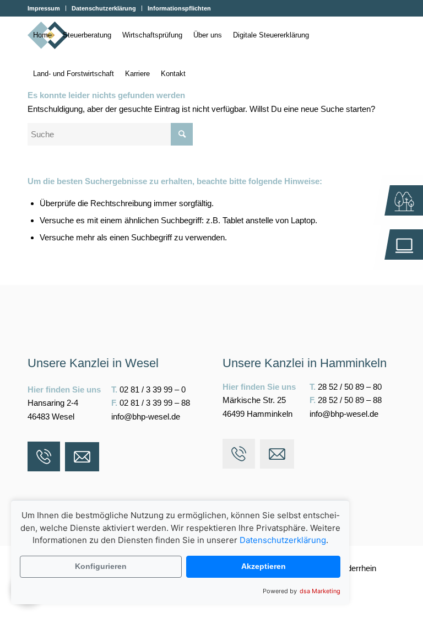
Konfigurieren (101, 566)
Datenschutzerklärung (104, 8)
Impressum (44, 8)
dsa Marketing (320, 591)
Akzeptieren (263, 566)
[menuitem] (47, 8)
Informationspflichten (179, 8)
